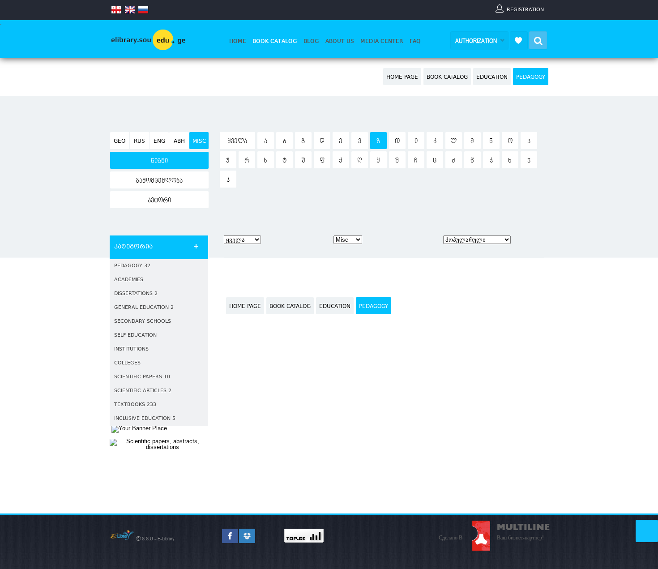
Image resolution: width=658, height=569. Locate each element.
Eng (159, 141)
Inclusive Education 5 (144, 419)
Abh (179, 141)
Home (237, 41)
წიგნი (159, 161)
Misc (199, 141)
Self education (135, 335)
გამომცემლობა (159, 180)
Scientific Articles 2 (142, 391)
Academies (128, 280)
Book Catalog (274, 41)
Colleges (127, 363)
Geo (119, 141)
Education (492, 77)
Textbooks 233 (135, 405)
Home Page (402, 77)
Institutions (131, 349)
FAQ (415, 41)
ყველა (237, 141)
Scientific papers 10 (142, 377)
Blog (311, 41)
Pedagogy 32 (132, 266)
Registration (525, 9)
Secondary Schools (142, 321)
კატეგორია (133, 247)
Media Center (381, 41)
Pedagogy (530, 77)
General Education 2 (144, 308)
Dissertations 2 (136, 294)
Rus (139, 141)
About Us (339, 41)
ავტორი (159, 200)
